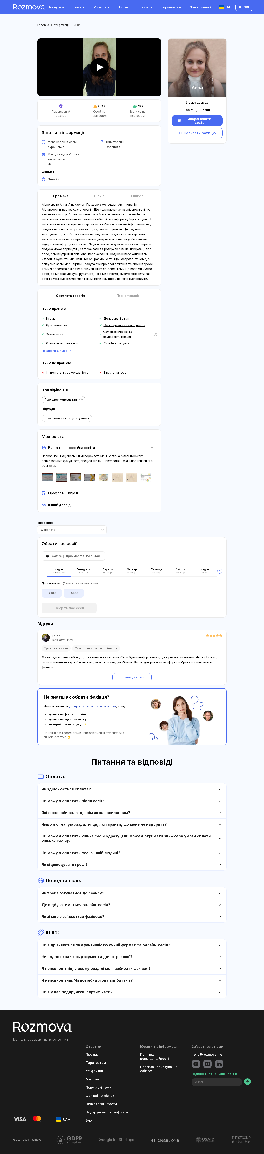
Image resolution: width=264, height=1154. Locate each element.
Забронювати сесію (199, 121)
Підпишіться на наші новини (214, 1074)
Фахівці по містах (100, 1096)
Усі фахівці (61, 25)
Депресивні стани (117, 318)
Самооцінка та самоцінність (124, 325)
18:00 (52, 593)
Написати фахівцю (200, 133)
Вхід (246, 7)
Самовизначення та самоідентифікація (117, 334)
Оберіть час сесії (69, 608)
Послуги (54, 7)
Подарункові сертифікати (107, 1112)
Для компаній (200, 7)
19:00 (74, 593)
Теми (77, 7)
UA (228, 7)
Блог (89, 1120)
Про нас (142, 7)
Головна (43, 25)
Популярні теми (98, 1087)
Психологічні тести (101, 1104)
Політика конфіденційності (154, 1056)
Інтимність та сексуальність (67, 372)
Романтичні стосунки (62, 343)
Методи (99, 7)
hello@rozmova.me (207, 1054)
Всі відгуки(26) (132, 677)
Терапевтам (171, 7)
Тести (123, 7)
